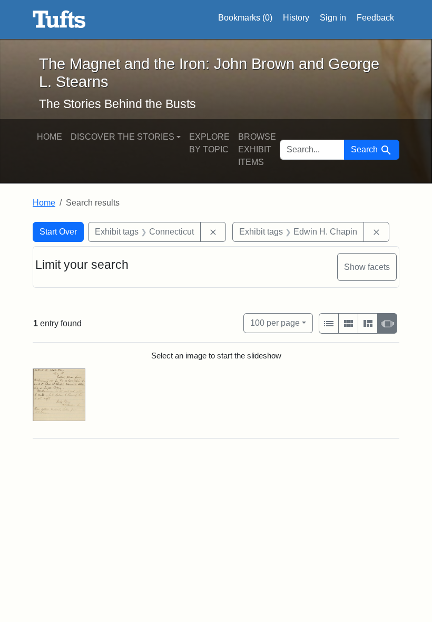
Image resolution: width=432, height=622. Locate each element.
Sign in (333, 17)
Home (49, 136)
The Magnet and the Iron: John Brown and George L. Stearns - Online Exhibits (59, 19)
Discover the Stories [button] (122, 136)
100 (275, 322)
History (296, 17)
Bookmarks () (245, 17)
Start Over (58, 231)
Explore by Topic (209, 143)
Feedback (375, 17)
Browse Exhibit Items (257, 149)
